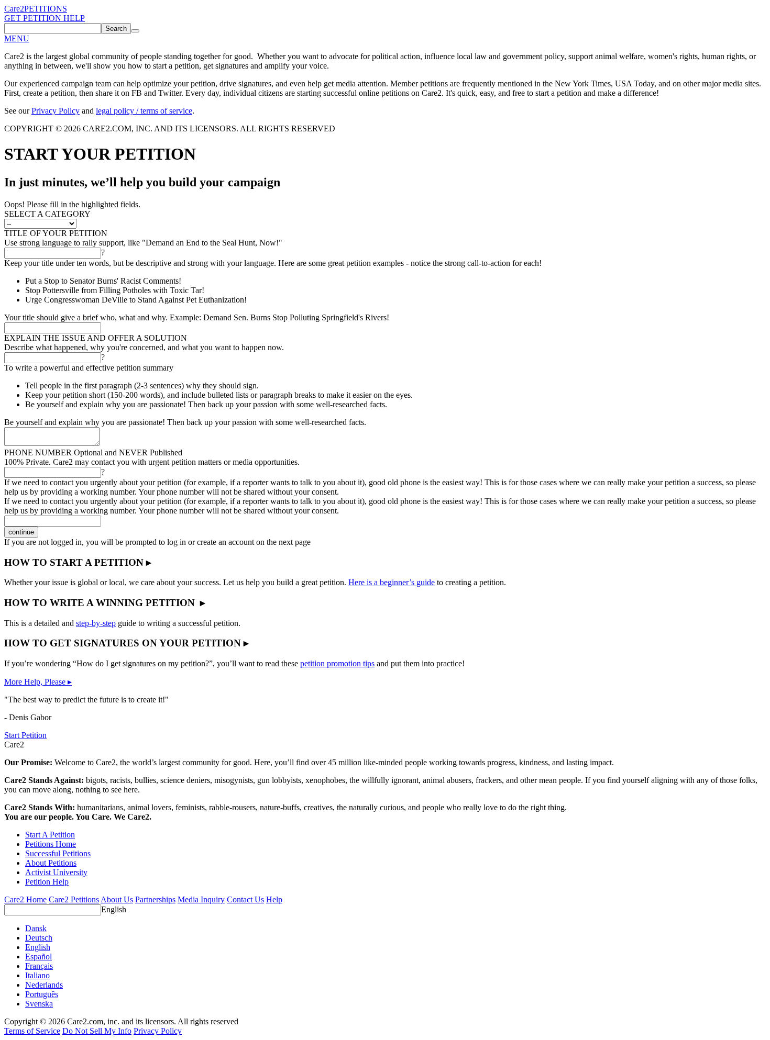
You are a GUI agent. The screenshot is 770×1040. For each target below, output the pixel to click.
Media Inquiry (201, 899)
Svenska (39, 1003)
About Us (117, 899)
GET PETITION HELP (44, 18)
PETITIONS (45, 8)
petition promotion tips (337, 663)
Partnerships (155, 899)
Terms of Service (32, 1030)
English (113, 909)
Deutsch (38, 937)
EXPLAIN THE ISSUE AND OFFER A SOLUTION (95, 337)
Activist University (56, 872)
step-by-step (96, 623)
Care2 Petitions (74, 899)
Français (39, 965)
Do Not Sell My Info (96, 1030)
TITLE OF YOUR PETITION (55, 233)
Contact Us (245, 899)
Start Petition (25, 735)
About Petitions (50, 862)
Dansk (36, 928)
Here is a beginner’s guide (391, 582)
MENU (16, 38)
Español (38, 956)
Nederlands (44, 984)
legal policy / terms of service (144, 110)
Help (274, 899)
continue (21, 532)
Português (41, 994)
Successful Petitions (58, 853)
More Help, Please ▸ (38, 681)
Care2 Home (25, 899)
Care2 (14, 8)
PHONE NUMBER (93, 452)
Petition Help (47, 881)
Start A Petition (50, 834)
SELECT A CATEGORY (47, 213)
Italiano (37, 975)
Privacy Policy (55, 110)
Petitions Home (50, 844)
